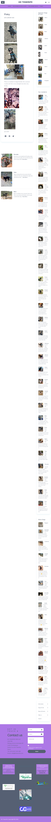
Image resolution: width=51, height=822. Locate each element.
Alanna (46, 355)
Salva (46, 66)
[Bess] (6, 195)
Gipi (45, 145)
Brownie (16, 154)
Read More (24, 159)
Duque (46, 290)
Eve (45, 73)
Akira (46, 17)
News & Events (41, 711)
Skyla (46, 439)
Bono (46, 222)
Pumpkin (46, 80)
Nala (46, 490)
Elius (46, 107)
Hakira (46, 317)
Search (39, 718)
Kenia (46, 237)
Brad (46, 427)
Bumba (46, 477)
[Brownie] (6, 160)
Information (40, 704)
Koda (46, 603)
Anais (46, 331)
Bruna (46, 197)
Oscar (46, 264)
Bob (45, 666)
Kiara (46, 638)
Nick (46, 676)
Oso (45, 581)
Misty (46, 172)
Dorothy (46, 593)
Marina (46, 628)
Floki (46, 24)
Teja (46, 95)
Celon (46, 367)
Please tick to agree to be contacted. (35, 748)
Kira (45, 158)
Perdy (46, 403)
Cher (46, 614)
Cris (45, 184)
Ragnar (46, 523)
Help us (40, 715)
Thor (46, 451)
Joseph (46, 553)
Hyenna (46, 303)
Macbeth (46, 530)
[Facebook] (46, 2)
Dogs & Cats (41, 707)
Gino (46, 501)
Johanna (46, 343)
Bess (15, 191)
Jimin (46, 45)
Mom (46, 31)
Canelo (46, 119)
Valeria (46, 38)
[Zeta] (6, 179)
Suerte (46, 210)
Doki (46, 52)
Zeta (15, 172)
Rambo (46, 379)
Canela (46, 391)
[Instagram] (49, 2)
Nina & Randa (46, 652)
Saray (46, 133)
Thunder (46, 464)
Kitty (46, 415)
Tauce (46, 59)
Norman (46, 566)
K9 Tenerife (25, 2)
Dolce (46, 688)
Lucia (46, 250)
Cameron (46, 541)
